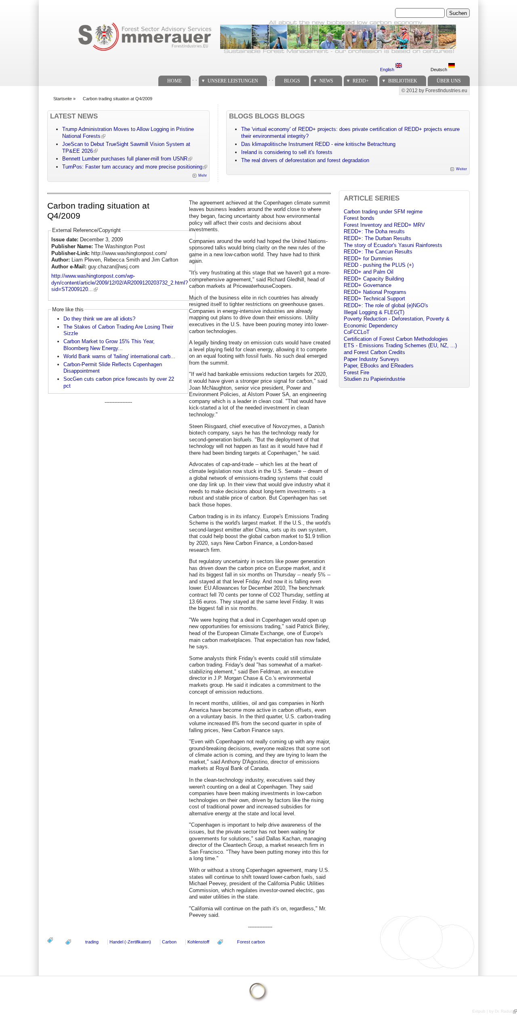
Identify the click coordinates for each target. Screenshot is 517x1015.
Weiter (461, 169)
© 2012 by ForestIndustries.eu (434, 90)
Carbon (169, 941)
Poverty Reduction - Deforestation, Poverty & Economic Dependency (397, 322)
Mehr (202, 175)
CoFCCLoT (357, 332)
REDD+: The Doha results (374, 231)
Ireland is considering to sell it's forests (286, 152)
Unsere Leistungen (233, 81)
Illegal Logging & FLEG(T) (374, 312)
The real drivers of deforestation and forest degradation (305, 160)
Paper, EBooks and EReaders (379, 366)
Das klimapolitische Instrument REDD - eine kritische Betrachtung (318, 144)
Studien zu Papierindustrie (374, 379)
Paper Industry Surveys (371, 359)
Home (174, 81)
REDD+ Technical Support (374, 298)
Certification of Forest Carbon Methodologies (396, 339)
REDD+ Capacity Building (374, 279)
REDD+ (361, 81)
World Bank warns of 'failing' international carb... (119, 356)
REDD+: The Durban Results (377, 238)
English (387, 69)
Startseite (62, 98)
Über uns (449, 81)
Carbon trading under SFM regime (383, 212)
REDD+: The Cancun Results (378, 252)
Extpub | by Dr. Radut (492, 1011)
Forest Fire (356, 372)
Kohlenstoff (198, 941)
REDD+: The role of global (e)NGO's (386, 305)
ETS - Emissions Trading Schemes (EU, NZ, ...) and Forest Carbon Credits (400, 348)
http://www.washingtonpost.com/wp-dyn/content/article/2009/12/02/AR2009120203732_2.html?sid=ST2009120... (119, 282)
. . (194, 79)
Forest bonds (359, 218)
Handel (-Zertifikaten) (130, 941)
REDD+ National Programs (375, 292)
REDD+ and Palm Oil (368, 272)
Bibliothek (402, 81)
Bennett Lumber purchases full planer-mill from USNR (124, 159)
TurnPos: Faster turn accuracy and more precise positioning (132, 167)
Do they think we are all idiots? (99, 319)
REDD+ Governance (367, 285)
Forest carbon (251, 941)
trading (92, 941)
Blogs (292, 81)
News (326, 81)
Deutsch (439, 69)
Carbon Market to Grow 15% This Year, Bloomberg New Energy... (109, 344)
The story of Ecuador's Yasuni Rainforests (393, 245)
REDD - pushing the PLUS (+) (379, 265)
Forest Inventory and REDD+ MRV (384, 225)
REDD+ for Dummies (368, 258)
